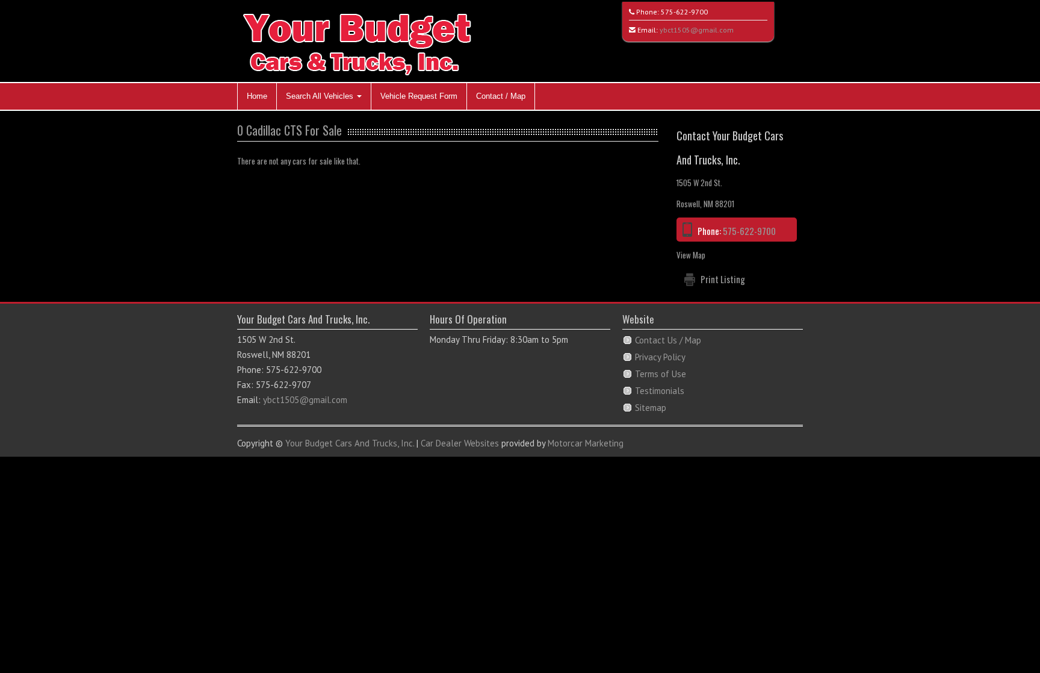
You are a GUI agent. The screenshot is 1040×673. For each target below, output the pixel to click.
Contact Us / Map (668, 340)
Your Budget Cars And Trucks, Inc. (349, 443)
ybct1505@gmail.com (697, 29)
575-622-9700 (684, 11)
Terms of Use (660, 374)
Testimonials (659, 390)
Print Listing (723, 279)
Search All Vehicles (321, 96)
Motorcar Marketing (586, 443)
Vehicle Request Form (418, 96)
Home (257, 96)
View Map (690, 255)
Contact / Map (500, 96)
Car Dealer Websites (460, 443)
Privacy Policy (660, 357)
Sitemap (650, 407)
